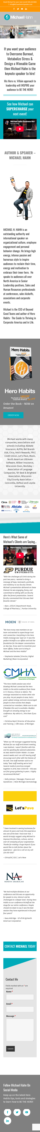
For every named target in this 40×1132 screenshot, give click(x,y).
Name (9, 991)
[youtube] (26, 1112)
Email (9, 1004)
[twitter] (17, 1112)
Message (11, 1016)
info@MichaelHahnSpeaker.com (21, 4)
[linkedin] (7, 1120)
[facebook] (7, 1112)
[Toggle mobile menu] (35, 21)
